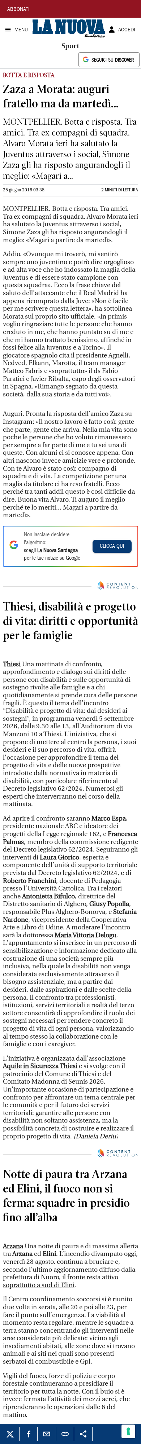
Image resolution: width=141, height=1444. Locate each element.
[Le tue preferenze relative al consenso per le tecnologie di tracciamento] (128, 1431)
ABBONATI (18, 9)
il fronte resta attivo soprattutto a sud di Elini (60, 1421)
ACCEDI (126, 30)
